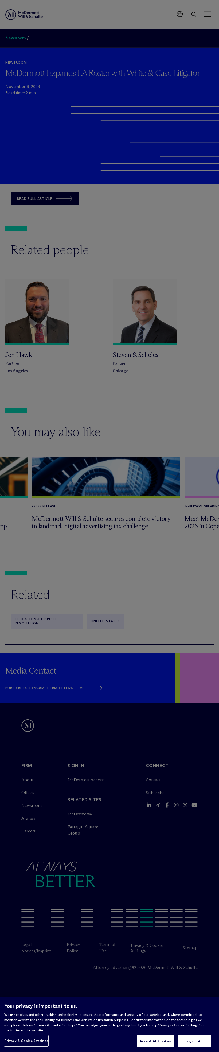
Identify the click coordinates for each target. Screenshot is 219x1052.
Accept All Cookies (155, 1041)
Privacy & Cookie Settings (26, 1040)
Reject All (194, 1041)
